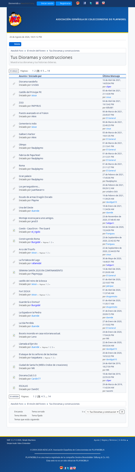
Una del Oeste (26, 207)
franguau (110, 233)
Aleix (33, 116)
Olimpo (22, 144)
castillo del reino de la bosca (33, 280)
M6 (107, 338)
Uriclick (35, 84)
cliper (108, 86)
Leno (34, 336)
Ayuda (96, 440)
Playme (35, 200)
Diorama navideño (28, 81)
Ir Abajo (14, 71)
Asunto (23, 76)
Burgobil (35, 242)
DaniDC (35, 389)
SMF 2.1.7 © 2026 (14, 440)
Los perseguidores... (29, 186)
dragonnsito (111, 296)
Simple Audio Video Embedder (18, 443)
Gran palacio (25, 176)
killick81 (109, 107)
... (46, 70)
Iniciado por (35, 76)
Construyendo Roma (29, 238)
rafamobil (36, 263)
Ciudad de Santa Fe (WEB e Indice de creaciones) (43, 364)
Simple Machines (29, 440)
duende (35, 210)
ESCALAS (23, 385)
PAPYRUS (36, 105)
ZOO (21, 102)
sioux (34, 95)
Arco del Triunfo (27, 249)
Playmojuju (36, 273)
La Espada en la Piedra (30, 312)
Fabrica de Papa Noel (29, 155)
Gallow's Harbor (27, 134)
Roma (22, 165)
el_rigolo (35, 231)
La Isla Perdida (26, 322)
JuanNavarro (37, 189)
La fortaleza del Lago (29, 260)
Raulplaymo (37, 147)
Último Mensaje (111, 76)
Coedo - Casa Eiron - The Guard (34, 228)
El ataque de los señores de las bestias (38, 354)
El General (111, 118)
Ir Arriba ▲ (123, 440)
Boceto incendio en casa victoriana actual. (40, 333)
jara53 (34, 221)
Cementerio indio (28, 123)
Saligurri (110, 223)
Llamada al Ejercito (28, 343)
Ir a (83, 411)
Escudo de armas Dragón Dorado (35, 197)
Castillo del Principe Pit (30, 92)
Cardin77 (36, 378)
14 (48, 70)
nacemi (109, 391)
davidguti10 (111, 202)
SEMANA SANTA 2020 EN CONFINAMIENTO (41, 270)
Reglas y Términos (109, 440)
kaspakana (36, 357)
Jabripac (110, 286)
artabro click (112, 191)
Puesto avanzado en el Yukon (33, 113)
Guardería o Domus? (29, 302)
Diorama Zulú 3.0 (27, 375)
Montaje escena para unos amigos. (36, 218)
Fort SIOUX (24, 291)
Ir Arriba (14, 396)
